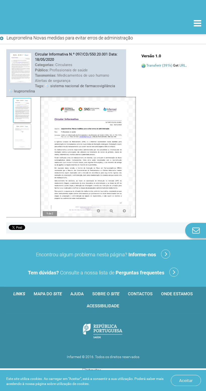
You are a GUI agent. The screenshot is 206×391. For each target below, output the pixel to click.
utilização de (73, 384)
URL (182, 65)
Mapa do (48, 293)
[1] (22, 110)
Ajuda (77, 293)
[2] (22, 136)
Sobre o (105, 293)
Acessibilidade (103, 305)
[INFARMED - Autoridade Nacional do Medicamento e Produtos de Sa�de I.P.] (38, 23)
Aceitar (186, 380)
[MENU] (197, 24)
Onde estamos (177, 293)
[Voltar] (2, 38)
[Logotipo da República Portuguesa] (103, 331)
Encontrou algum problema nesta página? (96, 255)
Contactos (140, 293)
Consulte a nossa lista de (96, 273)
